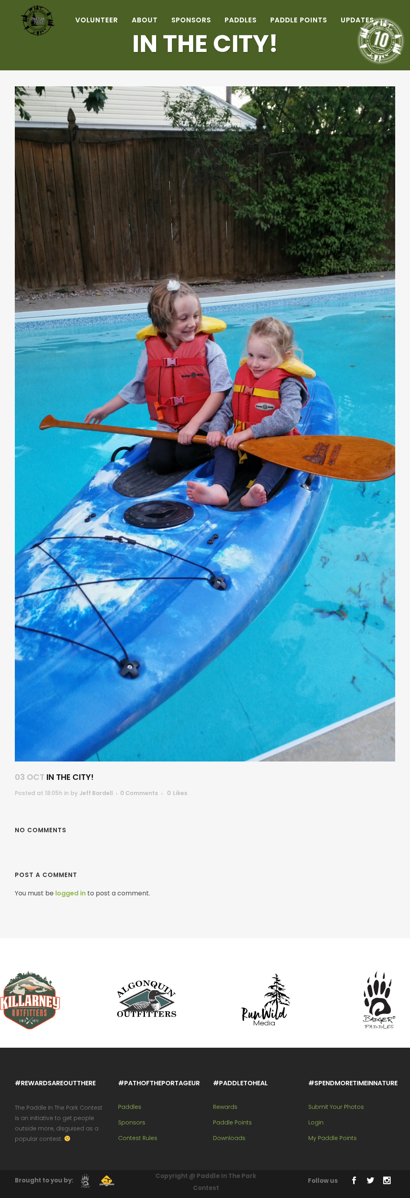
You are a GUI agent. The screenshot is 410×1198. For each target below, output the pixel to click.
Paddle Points (232, 1122)
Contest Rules (137, 1138)
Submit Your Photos (336, 1107)
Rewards (225, 1107)
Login (316, 1122)
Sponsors (131, 1122)
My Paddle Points (332, 1138)
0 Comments (139, 793)
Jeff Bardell (96, 793)
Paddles (129, 1107)
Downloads (229, 1138)
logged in (70, 893)
